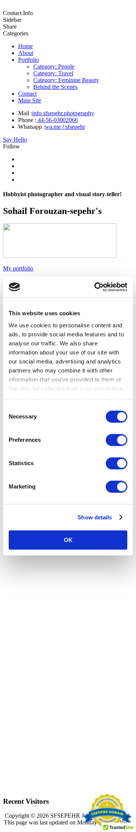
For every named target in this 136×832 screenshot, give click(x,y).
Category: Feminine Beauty (66, 80)
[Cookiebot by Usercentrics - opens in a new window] (96, 287)
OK (68, 540)
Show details (94, 517)
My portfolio (18, 268)
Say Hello (15, 139)
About (25, 53)
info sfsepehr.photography (63, 113)
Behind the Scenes (55, 87)
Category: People (53, 66)
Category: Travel (53, 73)
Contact (27, 93)
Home (25, 46)
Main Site (29, 100)
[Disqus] (68, 694)
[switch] (116, 440)
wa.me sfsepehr (65, 127)
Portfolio (28, 59)
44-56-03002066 (57, 120)
